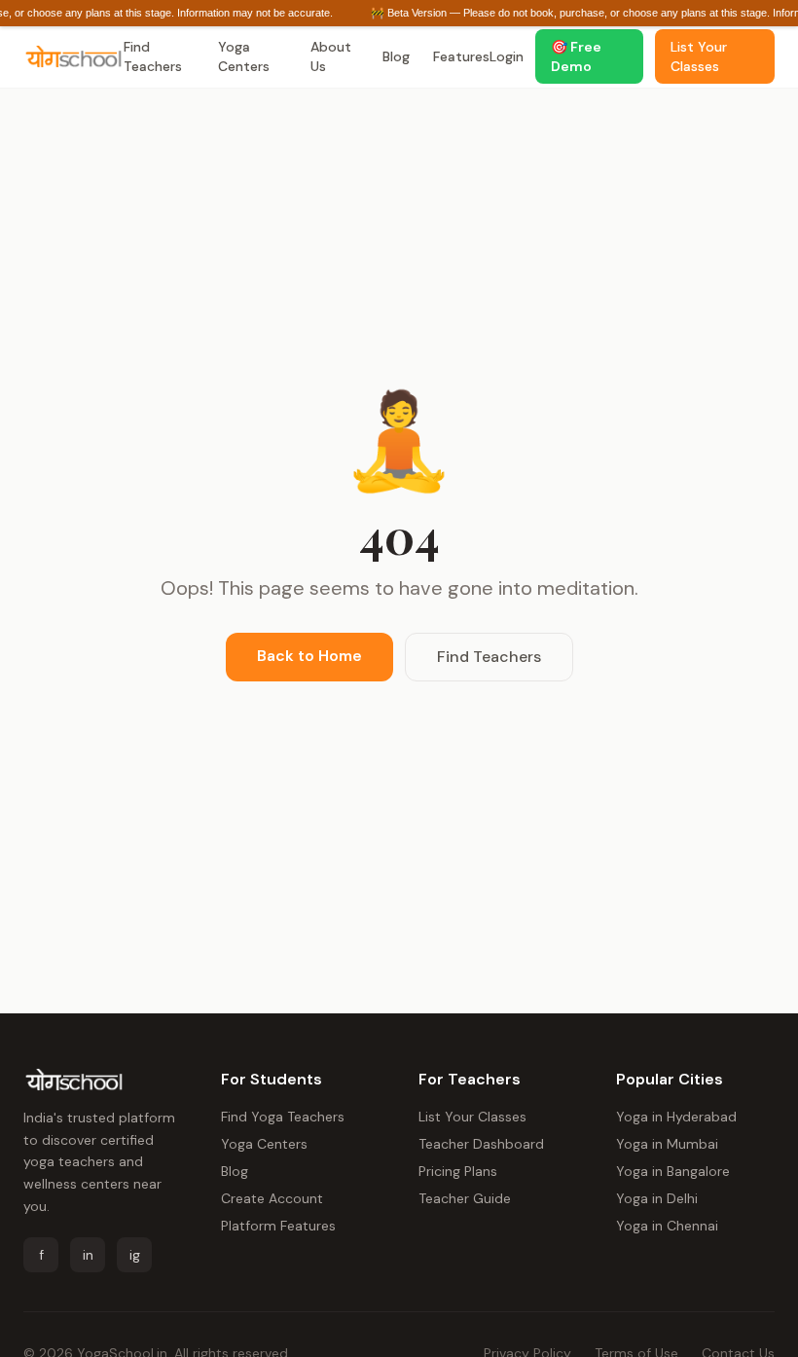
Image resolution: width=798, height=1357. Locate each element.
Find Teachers (153, 56)
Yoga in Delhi (657, 1198)
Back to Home (309, 655)
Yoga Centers (244, 56)
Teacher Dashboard (481, 1144)
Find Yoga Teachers (283, 1116)
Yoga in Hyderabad (676, 1116)
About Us (330, 56)
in (88, 1255)
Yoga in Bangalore (673, 1171)
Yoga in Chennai (667, 1225)
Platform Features (278, 1225)
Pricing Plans (457, 1171)
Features (461, 56)
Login (507, 56)
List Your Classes (472, 1116)
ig (134, 1255)
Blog (396, 56)
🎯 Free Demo (576, 56)
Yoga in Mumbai (667, 1144)
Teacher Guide (464, 1198)
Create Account (272, 1198)
